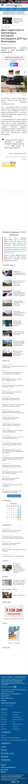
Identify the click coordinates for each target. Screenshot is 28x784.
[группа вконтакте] (5, 705)
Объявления (19, 9)
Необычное (16, 729)
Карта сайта (4, 769)
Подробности (6, 743)
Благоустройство (18, 719)
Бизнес (3, 717)
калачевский (15, 156)
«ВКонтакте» (20, 251)
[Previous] (3, 84)
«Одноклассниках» (9, 253)
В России (6, 648)
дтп (8, 156)
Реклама (3, 765)
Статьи (5, 561)
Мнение (4, 750)
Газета (4, 623)
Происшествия (5, 27)
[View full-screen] (25, 77)
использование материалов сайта (9, 779)
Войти (4, 772)
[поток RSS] (12, 705)
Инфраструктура (17, 724)
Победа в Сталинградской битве (10, 737)
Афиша (11, 9)
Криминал (16, 714)
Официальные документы (8, 703)
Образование (17, 717)
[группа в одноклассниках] (7, 705)
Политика (4, 712)
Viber (22, 247)
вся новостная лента (14, 496)
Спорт (2, 726)
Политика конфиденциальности (14, 776)
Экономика (4, 714)
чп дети (24, 159)
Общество (4, 719)
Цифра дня (6, 602)
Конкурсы (4, 756)
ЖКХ (14, 722)
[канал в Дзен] (10, 705)
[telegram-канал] (2, 705)
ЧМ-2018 (3, 735)
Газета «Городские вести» (8, 767)
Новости (4, 9)
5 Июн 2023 (3, 44)
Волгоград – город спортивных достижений (13, 740)
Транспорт (16, 726)
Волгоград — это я (7, 753)
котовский (23, 156)
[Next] (24, 72)
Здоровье (4, 724)
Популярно (7, 525)
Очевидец (4, 729)
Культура (3, 722)
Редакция (3, 700)
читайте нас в (9, 165)
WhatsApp (17, 247)
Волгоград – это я (9, 589)
